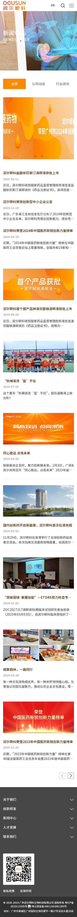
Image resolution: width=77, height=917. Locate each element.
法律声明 (25, 891)
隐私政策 (9, 891)
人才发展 (9, 827)
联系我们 (9, 836)
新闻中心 (9, 818)
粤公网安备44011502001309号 (49, 906)
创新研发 (9, 808)
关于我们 (9, 799)
